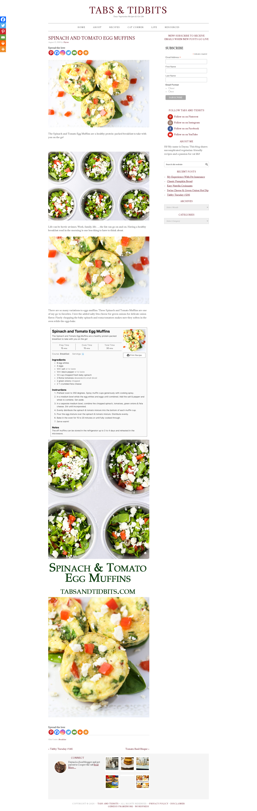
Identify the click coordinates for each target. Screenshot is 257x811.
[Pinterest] (51, 52)
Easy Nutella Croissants (179, 185)
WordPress (142, 806)
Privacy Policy (158, 803)
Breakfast (62, 739)
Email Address (173, 57)
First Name (171, 66)
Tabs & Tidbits (128, 10)
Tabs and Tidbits (108, 803)
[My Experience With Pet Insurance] (112, 769)
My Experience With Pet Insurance (186, 176)
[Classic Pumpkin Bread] (127, 769)
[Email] (74, 52)
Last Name (171, 75)
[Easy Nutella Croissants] (142, 769)
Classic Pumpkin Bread (179, 181)
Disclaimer (177, 803)
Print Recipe (136, 355)
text (172, 91)
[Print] (80, 52)
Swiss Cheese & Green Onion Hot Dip (188, 190)
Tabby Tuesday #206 (178, 194)
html (172, 88)
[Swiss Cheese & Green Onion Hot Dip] (112, 787)
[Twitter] (68, 52)
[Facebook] (56, 52)
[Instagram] (62, 52)
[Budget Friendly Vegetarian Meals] (142, 787)
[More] (85, 52)
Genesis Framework (120, 806)
